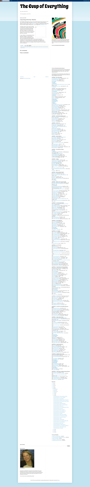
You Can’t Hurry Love (56, 226)
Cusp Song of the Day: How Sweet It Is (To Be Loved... (61, 420)
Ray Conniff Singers (55, 98)
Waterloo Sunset (55, 110)
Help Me (54, 222)
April (54, 430)
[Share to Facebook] (29, 45)
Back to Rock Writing (55, 438)
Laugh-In (54, 369)
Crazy (54, 345)
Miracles (33, 23)
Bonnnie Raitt (54, 83)
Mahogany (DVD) (55, 197)
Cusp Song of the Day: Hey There (58, 408)
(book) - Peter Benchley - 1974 (58, 124)
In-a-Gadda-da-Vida (56, 234)
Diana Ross (54, 95)
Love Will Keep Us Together (56, 78)
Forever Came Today (56, 217)
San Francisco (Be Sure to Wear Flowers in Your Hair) (60, 84)
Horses (54, 282)
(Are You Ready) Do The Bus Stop (58, 211)
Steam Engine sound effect (56, 128)
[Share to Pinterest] (30, 45)
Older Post (46, 76)
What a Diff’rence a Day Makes (57, 265)
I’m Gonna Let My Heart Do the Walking (58, 373)
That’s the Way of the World (56, 86)
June (54, 395)
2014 (53, 385)
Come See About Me (56, 256)
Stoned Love (55, 192)
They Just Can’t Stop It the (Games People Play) (59, 174)
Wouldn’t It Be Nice (55, 105)
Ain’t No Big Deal (55, 340)
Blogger (58, 480)
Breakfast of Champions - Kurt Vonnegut (58, 304)
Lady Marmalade (55, 313)
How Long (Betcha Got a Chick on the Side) (59, 168)
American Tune (55, 379)
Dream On (54, 337)
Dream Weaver (55, 298)
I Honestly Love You (56, 270)
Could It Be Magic (55, 118)
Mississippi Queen (55, 243)
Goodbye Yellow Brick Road (57, 182)
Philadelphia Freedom (55, 79)
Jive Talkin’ (54, 176)
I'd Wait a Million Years (56, 194)
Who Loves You (55, 208)
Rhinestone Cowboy (56, 139)
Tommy (54, 132)
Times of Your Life (55, 297)
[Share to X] (28, 45)
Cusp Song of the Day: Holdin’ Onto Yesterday (59, 414)
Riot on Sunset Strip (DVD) (56, 90)
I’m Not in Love (55, 131)
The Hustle (54, 140)
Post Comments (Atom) (27, 78)
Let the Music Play (55, 350)
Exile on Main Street (56, 280)
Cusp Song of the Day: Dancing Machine (59, 412)
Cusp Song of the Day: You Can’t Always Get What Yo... (61, 425)
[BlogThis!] (27, 45)
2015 (53, 384)
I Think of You (55, 129)
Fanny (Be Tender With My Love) (57, 309)
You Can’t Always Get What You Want (58, 142)
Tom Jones (54, 367)
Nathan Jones (55, 193)
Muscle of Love (55, 237)
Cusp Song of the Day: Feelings (57, 413)
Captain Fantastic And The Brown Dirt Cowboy (59, 183)
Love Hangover (55, 358)
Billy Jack (54, 134)
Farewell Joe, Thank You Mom (57, 439)
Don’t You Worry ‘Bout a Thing (57, 352)
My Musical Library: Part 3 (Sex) (57, 440)
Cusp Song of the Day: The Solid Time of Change (60, 415)
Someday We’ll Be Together (57, 326)
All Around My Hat (55, 155)
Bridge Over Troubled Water (57, 366)
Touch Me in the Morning (56, 315)
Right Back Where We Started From (58, 301)
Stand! (54, 97)
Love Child (54, 232)
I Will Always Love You (56, 279)
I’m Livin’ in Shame (56, 190)
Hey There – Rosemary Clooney (57, 167)
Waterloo (54, 170)
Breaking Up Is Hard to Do (57, 239)
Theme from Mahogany (56, 355)
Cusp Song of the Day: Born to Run (58, 423)
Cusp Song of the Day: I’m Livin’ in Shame (59, 397)
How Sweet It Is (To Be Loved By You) (58, 146)
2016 (53, 383)
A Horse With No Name (56, 154)
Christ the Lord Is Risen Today (57, 347)
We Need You (55, 291)
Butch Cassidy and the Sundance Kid (58, 178)
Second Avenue (55, 273)
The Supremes (55, 91)
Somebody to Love (43, 24)
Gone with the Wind (56, 364)
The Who (53, 82)
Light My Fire (54, 114)
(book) (57, 138)
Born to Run (55, 207)
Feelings (54, 163)
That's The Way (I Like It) (56, 248)
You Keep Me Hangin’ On (56, 258)
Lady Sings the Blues (56, 363)
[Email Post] (25, 45)
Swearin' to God (55, 119)
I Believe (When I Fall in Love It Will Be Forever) (60, 198)
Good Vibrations (55, 107)
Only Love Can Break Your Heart (57, 300)
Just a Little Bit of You (56, 165)
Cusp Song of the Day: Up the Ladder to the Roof (60, 396)
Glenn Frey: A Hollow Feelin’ (57, 436)
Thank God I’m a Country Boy (57, 160)
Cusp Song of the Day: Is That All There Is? (59, 424)
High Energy (55, 372)
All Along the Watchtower (56, 106)
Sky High (54, 269)
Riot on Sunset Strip (55, 108)
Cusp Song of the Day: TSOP (57, 418)
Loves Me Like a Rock (56, 349)
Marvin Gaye (55, 99)
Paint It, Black (55, 89)
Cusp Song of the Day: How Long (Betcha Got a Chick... (61, 407)
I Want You (54, 351)
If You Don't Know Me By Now (57, 292)
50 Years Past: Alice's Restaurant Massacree (59, 437)
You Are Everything (56, 290)
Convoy (54, 299)
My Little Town (55, 314)
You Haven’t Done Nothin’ (56, 206)
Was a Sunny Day (55, 348)
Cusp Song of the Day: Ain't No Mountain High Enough (61, 401)
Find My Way (55, 214)
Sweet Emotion (55, 147)
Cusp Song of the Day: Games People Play (59, 403)
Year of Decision (55, 262)
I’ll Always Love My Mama (56, 212)
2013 (53, 386)
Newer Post (22, 76)
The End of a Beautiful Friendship (58, 284)
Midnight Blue (55, 125)
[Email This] (26, 45)
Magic (54, 117)
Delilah (54, 141)
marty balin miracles (45, 46)
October (54, 390)
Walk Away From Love (56, 308)
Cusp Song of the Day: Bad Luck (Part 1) (59, 409)
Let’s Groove (55, 322)
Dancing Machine (55, 164)
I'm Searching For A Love (56, 318)
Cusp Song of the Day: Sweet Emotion (58, 419)
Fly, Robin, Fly (55, 225)
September (55, 391)
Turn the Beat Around (56, 376)
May (54, 429)
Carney (54, 93)
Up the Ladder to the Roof (56, 191)
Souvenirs (54, 121)
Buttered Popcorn (55, 327)
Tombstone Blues (55, 112)
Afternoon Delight (55, 365)
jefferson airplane (33, 46)
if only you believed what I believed (26, 46)
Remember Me (55, 161)
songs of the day (22, 47)
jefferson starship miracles (39, 46)
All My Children (55, 196)
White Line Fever (55, 133)
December (55, 389)
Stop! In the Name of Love (56, 257)
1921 (54, 276)
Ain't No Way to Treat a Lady (57, 236)
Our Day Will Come (56, 223)
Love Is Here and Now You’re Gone (58, 104)
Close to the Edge (55, 157)
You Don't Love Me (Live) (56, 287)
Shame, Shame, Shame (56, 341)
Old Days (54, 246)
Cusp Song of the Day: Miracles (57, 402)
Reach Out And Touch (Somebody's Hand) (59, 251)
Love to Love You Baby (56, 233)
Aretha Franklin (55, 100)
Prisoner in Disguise (56, 278)
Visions (54, 120)
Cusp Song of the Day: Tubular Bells (58, 398)
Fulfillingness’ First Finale (56, 205)
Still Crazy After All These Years (57, 323)
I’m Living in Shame (56, 259)
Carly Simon (54, 103)
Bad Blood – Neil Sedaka (56, 229)
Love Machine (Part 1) (56, 277)
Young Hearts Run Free (56, 377)
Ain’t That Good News (56, 328)
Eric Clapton (54, 81)
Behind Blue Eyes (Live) (56, 285)
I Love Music (55, 213)
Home (34, 76)
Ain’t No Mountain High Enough (57, 186)
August (54, 392)
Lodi (53, 96)
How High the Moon (56, 250)
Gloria (54, 283)
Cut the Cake (55, 247)
